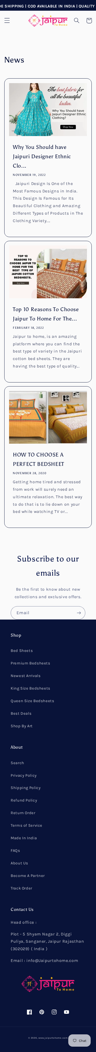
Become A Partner (28, 875)
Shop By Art (22, 726)
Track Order (21, 888)
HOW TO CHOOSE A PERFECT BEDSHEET (38, 459)
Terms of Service (26, 825)
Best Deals (21, 713)
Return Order (23, 813)
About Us (19, 863)
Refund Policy (24, 800)
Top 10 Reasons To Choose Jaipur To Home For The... (46, 314)
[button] (7, 20)
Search (17, 763)
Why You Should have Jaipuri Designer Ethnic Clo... (42, 156)
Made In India (24, 838)
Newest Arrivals (26, 676)
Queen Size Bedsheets (32, 701)
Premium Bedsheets (30, 663)
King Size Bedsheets (30, 688)
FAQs (15, 850)
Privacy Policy (24, 775)
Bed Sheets (22, 650)
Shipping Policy (26, 788)
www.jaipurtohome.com (53, 1037)
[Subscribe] (79, 612)
